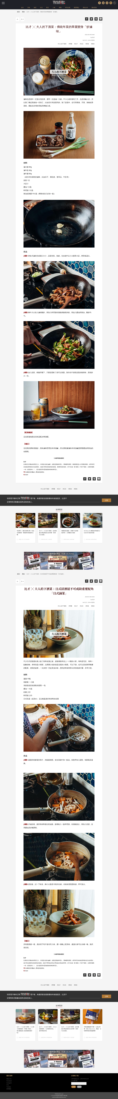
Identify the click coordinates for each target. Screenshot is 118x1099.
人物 (54, 7)
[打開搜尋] (114, 2)
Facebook (9, 1081)
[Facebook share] (86, 19)
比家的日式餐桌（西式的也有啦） (35, 472)
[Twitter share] (91, 19)
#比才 (76, 44)
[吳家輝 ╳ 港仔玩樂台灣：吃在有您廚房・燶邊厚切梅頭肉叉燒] (25, 528)
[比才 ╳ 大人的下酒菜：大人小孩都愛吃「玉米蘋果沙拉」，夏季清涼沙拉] (48, 1025)
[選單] (3, 3)
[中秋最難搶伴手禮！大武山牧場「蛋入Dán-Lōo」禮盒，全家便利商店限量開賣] (92, 1025)
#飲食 (92, 44)
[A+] (22, 19)
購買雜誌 (76, 7)
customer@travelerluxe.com (59, 1097)
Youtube (8, 1087)
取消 (79, 1087)
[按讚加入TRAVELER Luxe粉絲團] (99, 2)
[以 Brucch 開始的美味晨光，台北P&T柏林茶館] (92, 528)
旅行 (22, 7)
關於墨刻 (94, 7)
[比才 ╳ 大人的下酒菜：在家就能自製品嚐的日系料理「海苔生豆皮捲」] (48, 528)
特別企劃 (67, 7)
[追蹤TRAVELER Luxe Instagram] (103, 2)
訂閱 (106, 500)
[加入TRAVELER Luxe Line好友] (107, 2)
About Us (8, 1079)
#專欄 (70, 44)
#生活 (81, 44)
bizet (26, 475)
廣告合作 (85, 7)
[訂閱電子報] (110, 2)
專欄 (60, 7)
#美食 (87, 44)
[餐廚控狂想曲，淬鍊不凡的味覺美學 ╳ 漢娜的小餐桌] (70, 528)
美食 (28, 7)
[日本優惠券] (59, 561)
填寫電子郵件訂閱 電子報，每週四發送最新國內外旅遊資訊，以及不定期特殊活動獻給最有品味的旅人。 (37, 500)
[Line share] (100, 19)
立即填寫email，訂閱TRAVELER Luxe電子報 (80, 1080)
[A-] (17, 19)
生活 (41, 7)
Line (7, 1085)
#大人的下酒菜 (62, 44)
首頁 (18, 12)
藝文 (47, 7)
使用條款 (8, 1089)
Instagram (9, 1083)
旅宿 (35, 7)
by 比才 (92, 37)
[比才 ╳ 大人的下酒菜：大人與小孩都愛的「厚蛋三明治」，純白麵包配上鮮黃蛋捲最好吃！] (25, 1025)
